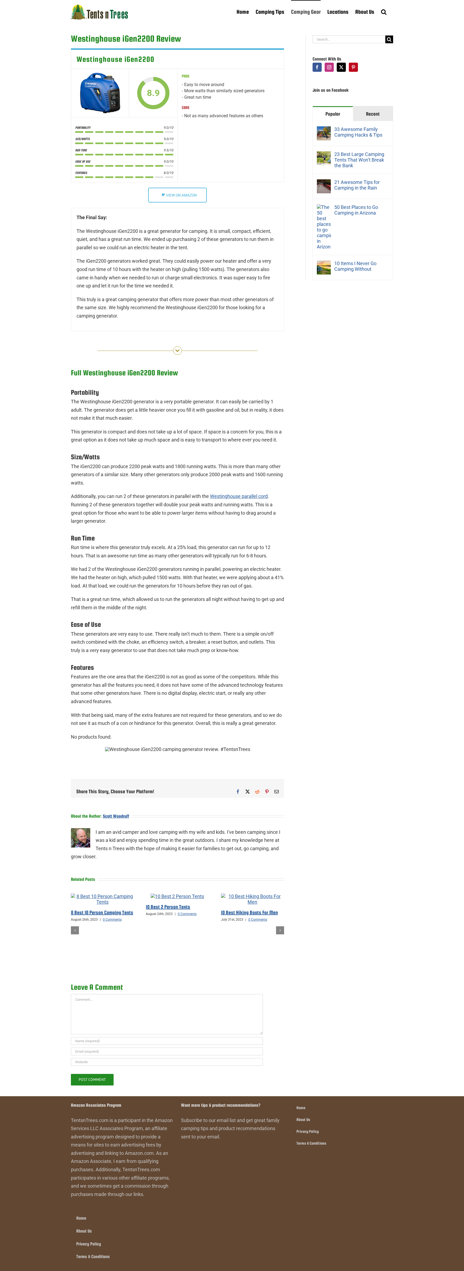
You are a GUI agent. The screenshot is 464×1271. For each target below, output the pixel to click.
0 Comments (112, 919)
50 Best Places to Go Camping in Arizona (356, 210)
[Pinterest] (353, 67)
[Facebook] (317, 67)
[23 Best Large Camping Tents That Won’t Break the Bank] (324, 155)
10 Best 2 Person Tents (168, 907)
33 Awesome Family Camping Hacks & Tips (358, 132)
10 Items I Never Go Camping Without (355, 266)
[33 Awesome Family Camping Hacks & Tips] (324, 130)
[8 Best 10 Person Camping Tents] (102, 896)
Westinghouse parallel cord (239, 496)
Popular (332, 114)
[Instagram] (329, 67)
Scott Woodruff (116, 816)
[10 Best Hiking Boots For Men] (252, 896)
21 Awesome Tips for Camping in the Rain (357, 185)
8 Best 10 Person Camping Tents (102, 912)
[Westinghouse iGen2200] (100, 93)
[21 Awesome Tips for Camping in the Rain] (324, 183)
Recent (373, 114)
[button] (383, 11)
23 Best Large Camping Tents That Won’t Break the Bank (359, 159)
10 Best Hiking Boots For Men (249, 912)
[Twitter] (341, 67)
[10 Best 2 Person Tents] (177, 896)
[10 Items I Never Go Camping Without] (324, 264)
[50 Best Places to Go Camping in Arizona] (324, 208)
